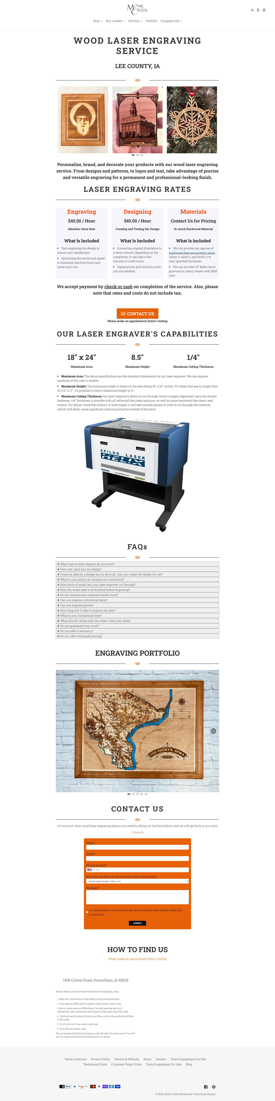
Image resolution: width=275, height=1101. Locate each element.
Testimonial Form (95, 1064)
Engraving (81, 211)
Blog (189, 1064)
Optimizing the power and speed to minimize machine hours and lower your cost (81, 262)
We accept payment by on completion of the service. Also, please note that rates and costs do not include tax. (137, 290)
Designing (137, 211)
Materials (193, 211)
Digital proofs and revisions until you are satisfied (137, 269)
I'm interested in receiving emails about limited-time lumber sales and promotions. (135, 912)
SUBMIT (137, 923)
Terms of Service (75, 1059)
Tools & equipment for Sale (163, 1064)
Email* (90, 854)
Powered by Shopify (204, 1094)
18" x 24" (81, 357)
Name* (90, 843)
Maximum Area (82, 366)
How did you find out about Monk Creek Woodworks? (121, 876)
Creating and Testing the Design (138, 229)
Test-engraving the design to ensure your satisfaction (78, 250)
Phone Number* (96, 865)
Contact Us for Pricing (193, 221)
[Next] (213, 120)
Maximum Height (137, 366)
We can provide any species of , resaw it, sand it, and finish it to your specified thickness (192, 254)
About (147, 1059)
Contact (161, 1059)
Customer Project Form (126, 1064)
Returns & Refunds (126, 1059)
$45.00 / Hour (81, 221)
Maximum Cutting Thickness (193, 366)
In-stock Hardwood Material (193, 229)
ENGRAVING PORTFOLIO (137, 653)
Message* (92, 888)
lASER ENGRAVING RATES (137, 189)
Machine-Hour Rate (81, 229)
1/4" (193, 357)
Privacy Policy (100, 1059)
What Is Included (81, 240)
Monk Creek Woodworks (178, 1094)
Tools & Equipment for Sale (188, 1059)
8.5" (137, 357)
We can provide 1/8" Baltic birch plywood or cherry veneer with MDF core (193, 271)
